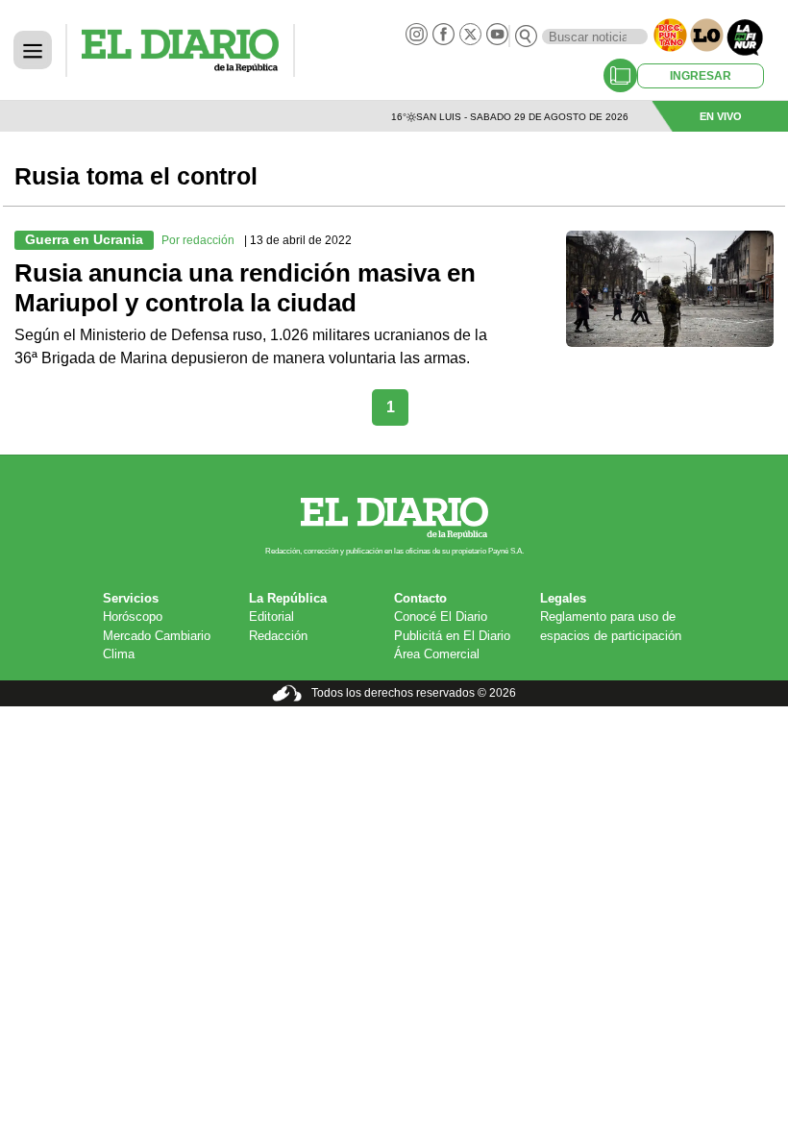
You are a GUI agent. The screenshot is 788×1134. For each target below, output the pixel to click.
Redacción (278, 636)
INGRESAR (700, 76)
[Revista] (620, 75)
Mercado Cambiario (156, 636)
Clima (119, 654)
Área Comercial (437, 654)
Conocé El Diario (440, 616)
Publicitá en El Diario (452, 636)
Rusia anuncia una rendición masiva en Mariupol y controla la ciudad (245, 288)
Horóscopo (132, 616)
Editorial (271, 616)
